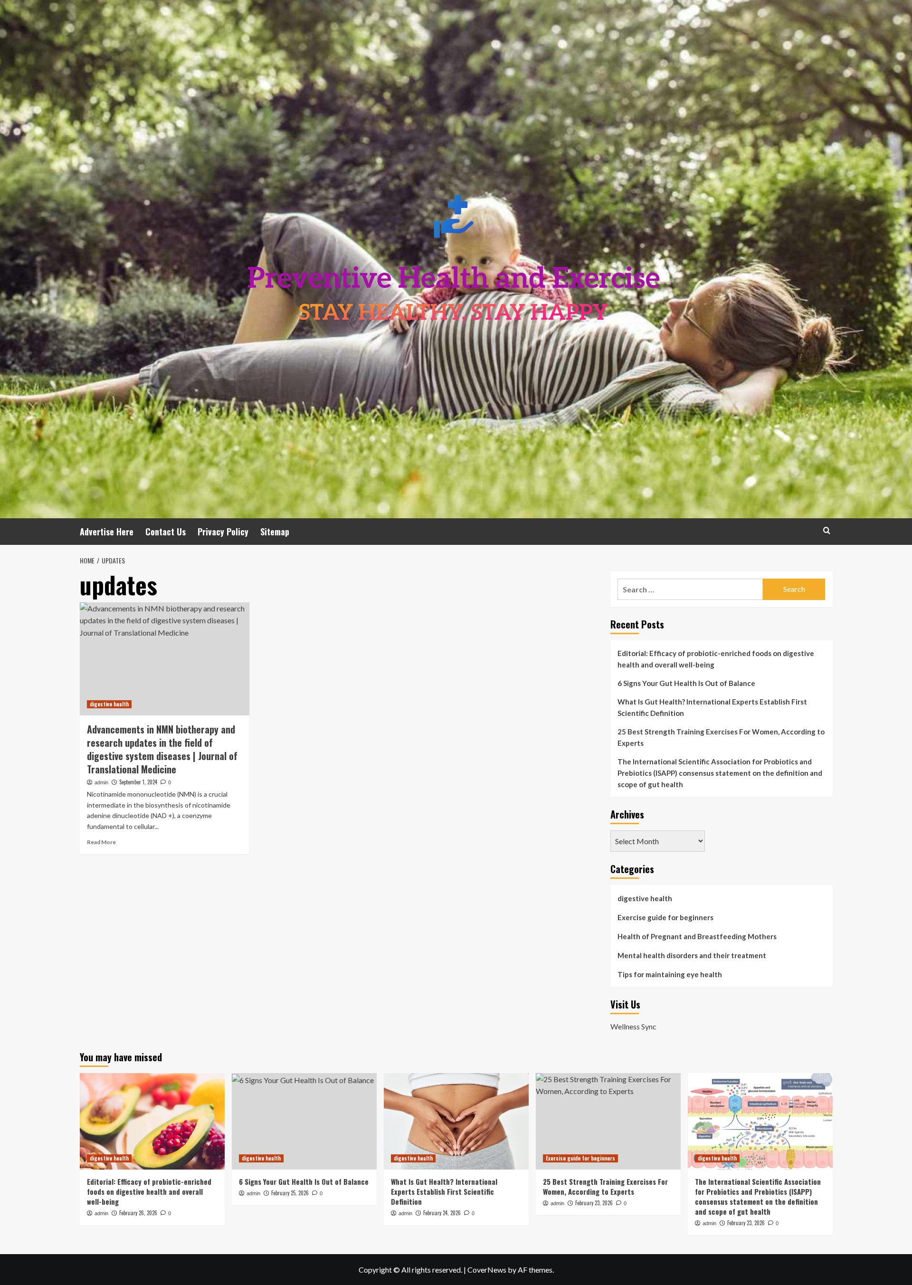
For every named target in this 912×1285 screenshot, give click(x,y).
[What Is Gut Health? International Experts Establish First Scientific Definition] (456, 1121)
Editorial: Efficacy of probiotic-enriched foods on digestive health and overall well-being (716, 659)
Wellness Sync (633, 1026)
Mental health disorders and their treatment (692, 955)
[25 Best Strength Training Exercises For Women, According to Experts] (608, 1121)
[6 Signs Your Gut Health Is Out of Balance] (304, 1121)
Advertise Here (106, 531)
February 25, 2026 (290, 1193)
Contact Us (165, 531)
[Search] (827, 530)
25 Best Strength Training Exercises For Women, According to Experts (721, 737)
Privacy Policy (223, 531)
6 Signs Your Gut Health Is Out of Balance (686, 683)
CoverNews (486, 1269)
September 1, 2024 (138, 782)
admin (101, 782)
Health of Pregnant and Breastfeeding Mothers (697, 936)
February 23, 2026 (594, 1203)
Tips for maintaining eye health (670, 974)
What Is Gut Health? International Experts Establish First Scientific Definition (712, 707)
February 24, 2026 (442, 1213)
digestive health (109, 704)
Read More (101, 842)
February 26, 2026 (138, 1213)
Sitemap (274, 531)
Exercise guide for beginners (665, 917)
